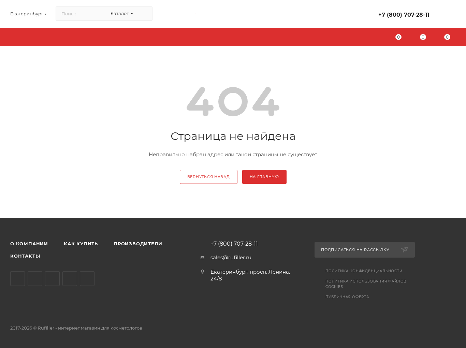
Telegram (35, 278)
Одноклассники (52, 278)
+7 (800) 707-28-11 (403, 15)
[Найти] (144, 13)
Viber (69, 278)
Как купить (81, 243)
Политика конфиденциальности (364, 271)
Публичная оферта (347, 297)
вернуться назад (208, 176)
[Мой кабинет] (453, 15)
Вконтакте (17, 278)
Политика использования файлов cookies (365, 284)
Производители (138, 243)
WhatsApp (87, 278)
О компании (29, 243)
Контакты (25, 256)
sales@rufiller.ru (230, 257)
